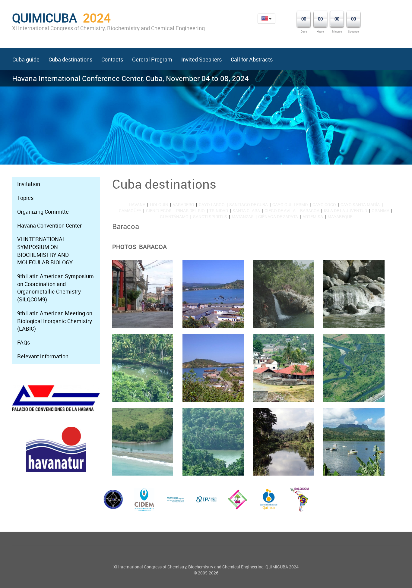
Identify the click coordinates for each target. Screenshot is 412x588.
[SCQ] (268, 499)
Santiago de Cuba (248, 204)
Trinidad (218, 210)
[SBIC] (237, 499)
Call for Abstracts (252, 59)
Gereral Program (152, 59)
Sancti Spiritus (210, 216)
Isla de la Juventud (345, 210)
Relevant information (42, 356)
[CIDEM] (144, 499)
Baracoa (309, 210)
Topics (25, 197)
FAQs (23, 342)
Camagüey (130, 210)
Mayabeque (340, 216)
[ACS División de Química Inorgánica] (113, 499)
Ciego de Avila (280, 210)
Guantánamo (174, 216)
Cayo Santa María (360, 204)
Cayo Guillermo (290, 204)
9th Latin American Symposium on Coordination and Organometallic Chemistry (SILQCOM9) (55, 287)
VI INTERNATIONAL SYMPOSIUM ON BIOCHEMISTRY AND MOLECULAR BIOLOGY (45, 250)
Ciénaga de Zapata (278, 216)
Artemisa (313, 216)
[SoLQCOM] (300, 499)
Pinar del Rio (190, 210)
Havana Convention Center (49, 225)
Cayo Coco (324, 204)
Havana (137, 204)
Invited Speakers (201, 59)
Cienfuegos (159, 210)
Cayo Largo (212, 204)
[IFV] (206, 499)
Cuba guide (26, 59)
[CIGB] (175, 499)
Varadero (183, 204)
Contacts (112, 59)
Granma (380, 210)
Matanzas (243, 216)
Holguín (159, 204)
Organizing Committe (43, 211)
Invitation (28, 183)
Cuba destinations (70, 59)
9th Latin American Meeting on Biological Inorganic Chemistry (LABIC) (54, 321)
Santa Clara (246, 210)
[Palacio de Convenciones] (56, 398)
